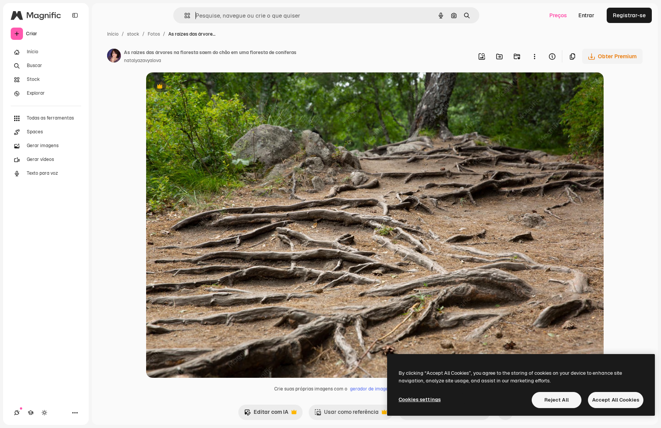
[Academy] (30, 413)
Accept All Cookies (615, 400)
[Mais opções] (534, 56)
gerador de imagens (371, 389)
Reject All (556, 400)
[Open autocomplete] (184, 15)
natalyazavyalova (142, 60)
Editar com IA (266, 414)
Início (113, 34)
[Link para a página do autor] (114, 57)
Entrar (586, 15)
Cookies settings (420, 399)
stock (133, 34)
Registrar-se (629, 15)
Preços (558, 15)
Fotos (154, 34)
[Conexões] (17, 413)
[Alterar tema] (44, 413)
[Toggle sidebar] (75, 15)
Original (195, 87)
